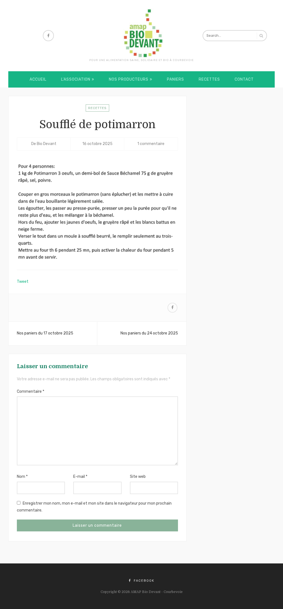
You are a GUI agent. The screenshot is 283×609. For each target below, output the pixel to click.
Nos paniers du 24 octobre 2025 (149, 333)
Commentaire (30, 391)
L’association (75, 79)
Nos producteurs (128, 79)
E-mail (80, 476)
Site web (138, 476)
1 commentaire (150, 143)
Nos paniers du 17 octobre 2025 (45, 333)
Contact (244, 79)
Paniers (175, 79)
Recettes (209, 79)
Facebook (143, 580)
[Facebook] (48, 35)
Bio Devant (46, 143)
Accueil (38, 79)
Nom (22, 476)
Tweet (22, 281)
